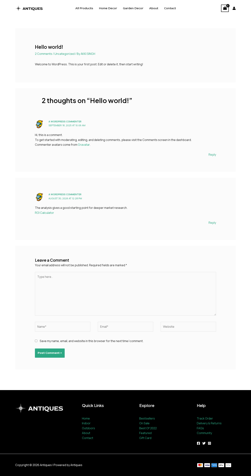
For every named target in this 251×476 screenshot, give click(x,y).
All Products (84, 8)
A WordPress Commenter (65, 121)
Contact (170, 8)
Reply (212, 155)
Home (86, 418)
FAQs (200, 428)
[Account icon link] (234, 8)
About (153, 8)
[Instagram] (209, 443)
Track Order (205, 418)
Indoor (86, 423)
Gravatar (84, 145)
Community (204, 433)
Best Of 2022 (148, 428)
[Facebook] (198, 443)
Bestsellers (147, 418)
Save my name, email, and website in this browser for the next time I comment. (92, 341)
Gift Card (145, 438)
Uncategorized (64, 54)
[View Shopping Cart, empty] (225, 8)
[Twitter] (204, 443)
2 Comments (43, 54)
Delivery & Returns (209, 423)
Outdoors (88, 428)
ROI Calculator (44, 213)
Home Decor (108, 8)
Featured (145, 433)
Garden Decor (133, 8)
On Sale (144, 423)
